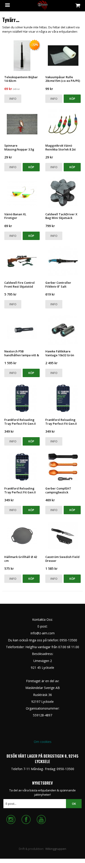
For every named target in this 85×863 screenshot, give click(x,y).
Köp (72, 99)
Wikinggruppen (55, 849)
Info (12, 99)
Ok (74, 804)
